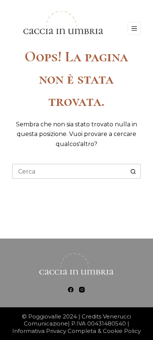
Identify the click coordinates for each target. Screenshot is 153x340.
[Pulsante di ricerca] (133, 171)
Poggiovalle (45, 316)
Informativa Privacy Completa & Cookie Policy (76, 330)
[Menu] (134, 28)
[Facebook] (71, 289)
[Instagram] (82, 289)
